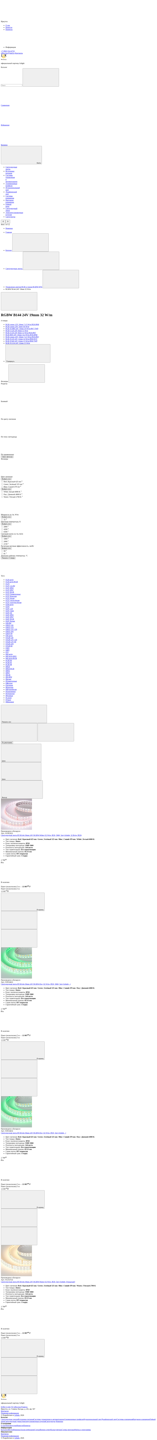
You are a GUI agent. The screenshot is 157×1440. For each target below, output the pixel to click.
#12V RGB (10, 592)
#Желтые (9, 683)
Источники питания (10, 172)
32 (5, 520)
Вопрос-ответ (45, 1430)
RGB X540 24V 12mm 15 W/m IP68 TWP (21, 341)
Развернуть (10, 361)
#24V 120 (9, 609)
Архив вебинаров (27, 1430)
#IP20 (8, 667)
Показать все (6, 722)
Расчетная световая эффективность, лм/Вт (17, 546)
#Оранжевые (11, 692)
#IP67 (8, 673)
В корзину (40, 910)
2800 (6, 527)
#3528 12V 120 (11, 640)
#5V (7, 652)
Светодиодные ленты (9, 1419)
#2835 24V (10, 631)
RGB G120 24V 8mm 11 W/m (17, 331)
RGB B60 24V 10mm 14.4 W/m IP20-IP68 (21, 335)
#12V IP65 (10, 588)
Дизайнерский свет (109, 1419)
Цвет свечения (7, 477)
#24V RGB (10, 619)
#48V (8, 650)
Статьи (37, 1430)
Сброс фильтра (7, 457)
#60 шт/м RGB (11, 658)
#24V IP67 (10, 617)
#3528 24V (10, 644)
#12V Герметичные (13, 594)
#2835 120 (9, 625)
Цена (4, 761)
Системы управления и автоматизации (49, 1419)
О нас (8, 25)
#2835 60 (9, 634)
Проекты (9, 29)
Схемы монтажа (68, 1430)
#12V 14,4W (10, 586)
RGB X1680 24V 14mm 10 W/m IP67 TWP (22, 329)
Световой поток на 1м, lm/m (12, 534)
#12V (8, 584)
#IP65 (8, 671)
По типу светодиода (9, 437)
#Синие (9, 698)
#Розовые (9, 696)
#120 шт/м (9, 580)
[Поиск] (41, 77)
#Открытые (10, 694)
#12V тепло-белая (12, 600)
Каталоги (4, 1430)
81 (5, 554)
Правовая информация (10, 1413)
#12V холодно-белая (13, 602)
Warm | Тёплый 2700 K (13, 497)
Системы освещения (10, 197)
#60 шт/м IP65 (11, 656)
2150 (6, 544)
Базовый (4, 401)
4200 (6, 529)
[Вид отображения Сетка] (19, 732)
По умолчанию (7, 742)
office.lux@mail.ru (20, 1407)
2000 (6, 541)
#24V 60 (9, 613)
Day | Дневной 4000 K (13, 494)
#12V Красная (11, 596)
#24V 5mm (10, 611)
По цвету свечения (8, 419)
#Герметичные (11, 681)
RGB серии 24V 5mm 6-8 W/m (17, 327)
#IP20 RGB (10, 669)
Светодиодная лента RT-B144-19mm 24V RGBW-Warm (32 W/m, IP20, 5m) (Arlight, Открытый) (38, 1282)
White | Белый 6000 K (13, 492)
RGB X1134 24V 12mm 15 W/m (18, 343)
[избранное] (19, 938)
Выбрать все (6, 479)
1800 (6, 539)
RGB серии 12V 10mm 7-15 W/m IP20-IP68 (22, 324)
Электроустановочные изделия (33, 1421)
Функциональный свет (92, 1419)
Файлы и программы (82, 1430)
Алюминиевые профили (11, 185)
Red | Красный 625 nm (13, 482)
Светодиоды (10, 217)
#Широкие (10, 702)
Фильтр (4, 797)
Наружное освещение (10, 201)
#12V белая (10, 598)
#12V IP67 (10, 590)
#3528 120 (9, 638)
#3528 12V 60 (11, 642)
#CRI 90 (9, 660)
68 (5, 551)
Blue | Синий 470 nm (12, 487)
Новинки (9, 228)
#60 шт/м (9, 654)
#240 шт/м (9, 605)
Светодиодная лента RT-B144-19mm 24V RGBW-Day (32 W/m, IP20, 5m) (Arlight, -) (33, 1133)
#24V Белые (10, 621)
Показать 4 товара (8, 558)
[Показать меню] (30, 242)
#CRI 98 (9, 665)
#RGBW (9, 677)
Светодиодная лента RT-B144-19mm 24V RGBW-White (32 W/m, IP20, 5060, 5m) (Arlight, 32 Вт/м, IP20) (41, 835)
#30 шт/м (9, 636)
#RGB (8, 675)
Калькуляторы (56, 1430)
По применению (7, 454)
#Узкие (8, 700)
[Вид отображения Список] (56, 732)
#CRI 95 (9, 663)
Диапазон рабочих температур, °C (14, 556)
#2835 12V (10, 627)
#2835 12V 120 (11, 629)
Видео (10, 1430)
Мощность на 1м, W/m (10, 515)
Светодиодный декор (13, 1421)
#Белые (8, 679)
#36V (8, 648)
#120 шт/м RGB (12, 582)
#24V (8, 607)
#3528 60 (9, 646)
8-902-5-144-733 (7, 1407)
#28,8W (8, 623)
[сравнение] (19, 920)
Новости (9, 27)
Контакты (19, 53)
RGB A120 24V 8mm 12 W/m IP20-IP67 (21, 333)
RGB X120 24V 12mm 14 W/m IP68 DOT (21, 339)
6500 (6, 532)
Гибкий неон (8, 205)
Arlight (16, 1415)
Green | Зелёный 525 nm (13, 484)
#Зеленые (9, 685)
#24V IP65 (10, 615)
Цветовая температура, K (11, 522)
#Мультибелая (11, 689)
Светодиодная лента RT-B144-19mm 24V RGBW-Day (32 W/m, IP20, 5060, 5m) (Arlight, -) (36, 984)
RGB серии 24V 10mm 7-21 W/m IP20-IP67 (22, 337)
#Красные (9, 687)
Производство (11, 1426)
